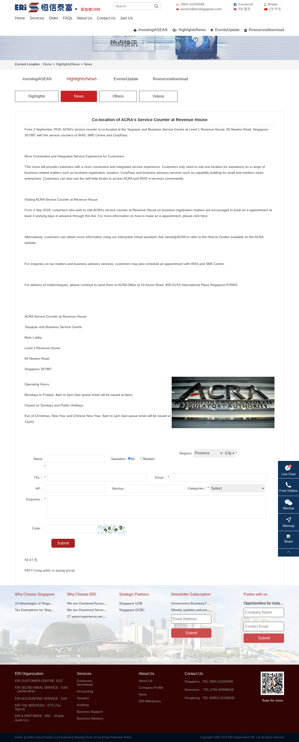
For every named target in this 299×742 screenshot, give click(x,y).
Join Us (126, 18)
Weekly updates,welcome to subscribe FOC (203, 610)
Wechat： (119, 488)
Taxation (83, 698)
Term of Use (93, 737)
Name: (38, 459)
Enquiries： (34, 499)
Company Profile (151, 687)
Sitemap (79, 737)
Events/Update (227, 30)
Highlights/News (192, 30)
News (88, 64)
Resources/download (266, 30)
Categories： (197, 488)
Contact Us (106, 18)
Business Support (90, 711)
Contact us (50, 737)
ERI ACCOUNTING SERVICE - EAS (41, 698)
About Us (84, 18)
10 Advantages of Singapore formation (43, 603)
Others (118, 96)
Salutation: (119, 459)
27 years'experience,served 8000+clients (97, 616)
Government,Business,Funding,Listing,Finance (205, 603)
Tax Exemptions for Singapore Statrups (44, 610)
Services (37, 18)
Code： (37, 528)
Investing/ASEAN (152, 30)
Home (20, 18)
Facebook (245, 4)
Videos (158, 96)
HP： (39, 488)
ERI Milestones (150, 701)
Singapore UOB (130, 603)
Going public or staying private (54, 570)
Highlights (36, 96)
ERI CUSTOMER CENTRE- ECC (39, 681)
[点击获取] (112, 529)
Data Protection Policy (117, 737)
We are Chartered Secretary (88, 610)
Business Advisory (90, 718)
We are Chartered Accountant (89, 603)
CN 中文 (275, 9)
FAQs (67, 18)
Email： (161, 477)
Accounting (85, 691)
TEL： (38, 477)
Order (53, 18)
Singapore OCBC (132, 610)
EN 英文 (244, 9)
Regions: (185, 453)
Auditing (83, 705)
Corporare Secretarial (85, 682)
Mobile (273, 4)
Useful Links (33, 737)
